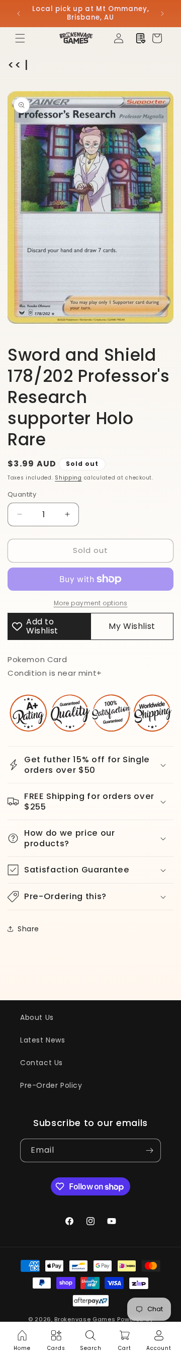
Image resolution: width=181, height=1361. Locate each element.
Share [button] (28, 929)
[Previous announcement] (19, 14)
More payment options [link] (91, 603)
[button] (20, 38)
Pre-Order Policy (51, 1085)
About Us (37, 1017)
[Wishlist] (141, 38)
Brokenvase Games (84, 1319)
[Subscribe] (149, 1150)
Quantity (22, 494)
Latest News (42, 1040)
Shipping (68, 478)
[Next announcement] (162, 14)
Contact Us (41, 1063)
